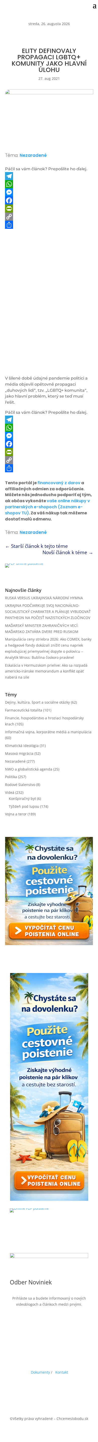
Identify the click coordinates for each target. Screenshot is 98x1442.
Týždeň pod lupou (24, 806)
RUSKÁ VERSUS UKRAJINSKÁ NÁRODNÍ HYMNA (44, 597)
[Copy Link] (49, 217)
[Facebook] (49, 200)
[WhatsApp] (49, 184)
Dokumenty (40, 1372)
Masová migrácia (19, 753)
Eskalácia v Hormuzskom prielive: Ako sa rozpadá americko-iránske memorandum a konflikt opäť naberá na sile (46, 671)
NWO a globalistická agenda (28, 769)
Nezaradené (33, 155)
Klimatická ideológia (22, 745)
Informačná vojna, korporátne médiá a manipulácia (48, 731)
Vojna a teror (16, 814)
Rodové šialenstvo (20, 784)
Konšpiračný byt (22, 798)
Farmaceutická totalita (23, 710)
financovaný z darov (58, 483)
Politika (11, 776)
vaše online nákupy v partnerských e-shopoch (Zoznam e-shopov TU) (47, 507)
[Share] (49, 225)
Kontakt (61, 1372)
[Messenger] (49, 192)
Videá (9, 792)
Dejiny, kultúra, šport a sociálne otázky (37, 702)
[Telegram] (49, 176)
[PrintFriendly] (49, 208)
